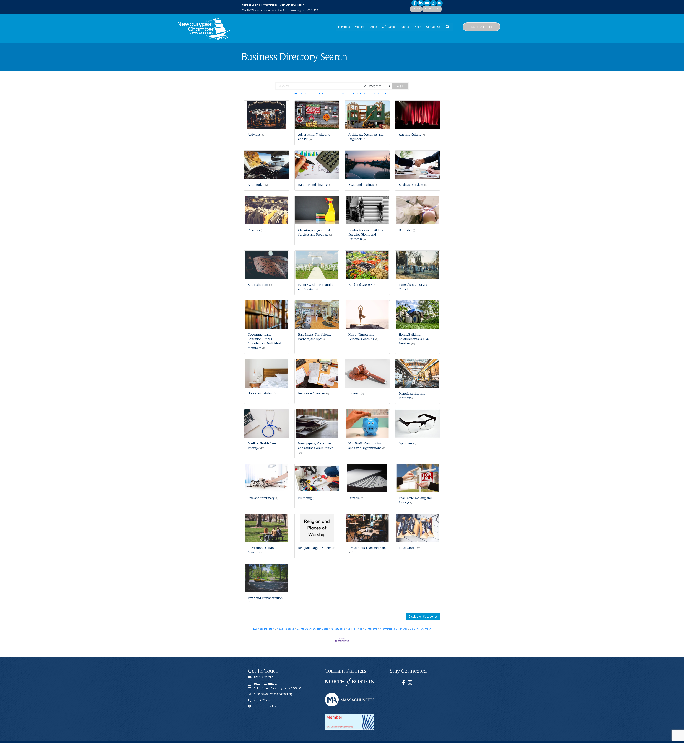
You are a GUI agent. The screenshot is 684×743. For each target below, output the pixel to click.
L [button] (339, 93)
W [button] (378, 93)
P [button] (353, 93)
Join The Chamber (420, 628)
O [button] (350, 93)
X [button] (382, 93)
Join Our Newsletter (292, 5)
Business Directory (263, 628)
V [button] (374, 93)
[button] (423, 616)
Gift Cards (388, 27)
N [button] (347, 93)
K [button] (336, 93)
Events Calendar (306, 628)
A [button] (302, 93)
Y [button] (385, 93)
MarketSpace (337, 628)
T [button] (368, 93)
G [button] (323, 93)
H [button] (326, 93)
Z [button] (389, 93)
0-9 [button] (295, 93)
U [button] (371, 93)
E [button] (316, 93)
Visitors (359, 27)
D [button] (313, 93)
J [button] (332, 93)
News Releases (285, 628)
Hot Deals (322, 628)
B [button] (305, 93)
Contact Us (433, 27)
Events (404, 27)
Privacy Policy (269, 5)
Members (344, 27)
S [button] (364, 93)
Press (417, 27)
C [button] (309, 93)
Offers (373, 27)
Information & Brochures (394, 628)
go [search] (401, 86)
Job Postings (355, 628)
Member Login (250, 5)
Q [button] (357, 93)
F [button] (319, 93)
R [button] (361, 93)
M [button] (343, 93)
